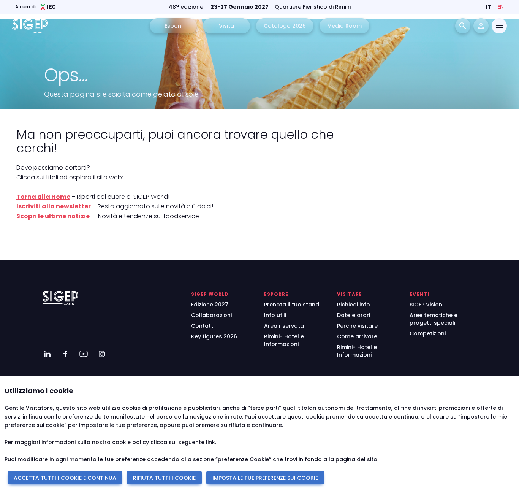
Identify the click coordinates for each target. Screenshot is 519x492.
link (210, 442)
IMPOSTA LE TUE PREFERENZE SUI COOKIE (265, 478)
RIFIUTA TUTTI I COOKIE (164, 478)
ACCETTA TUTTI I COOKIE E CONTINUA (65, 478)
